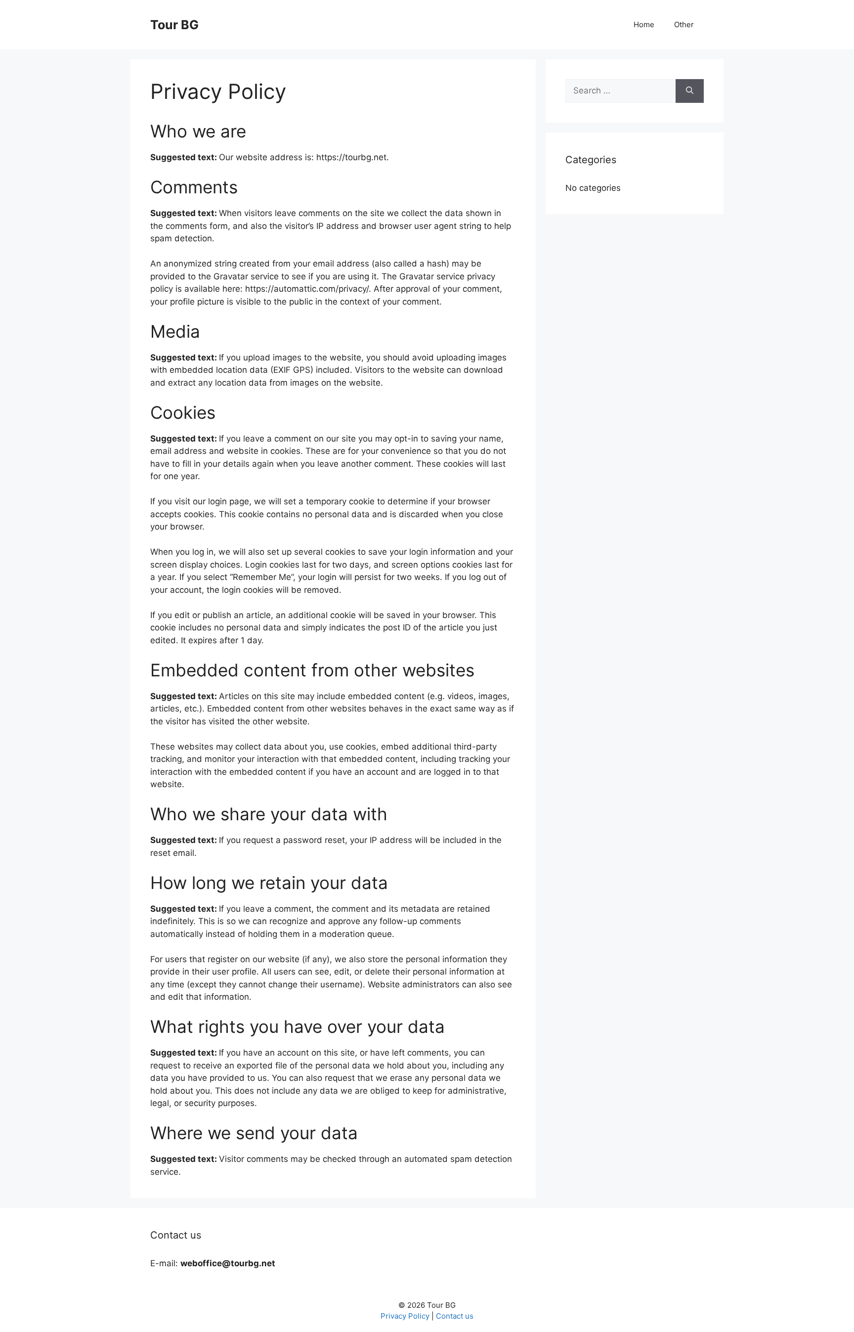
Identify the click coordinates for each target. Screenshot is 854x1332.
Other (684, 24)
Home (644, 24)
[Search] (690, 91)
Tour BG (174, 24)
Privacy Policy (405, 1316)
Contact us (454, 1316)
